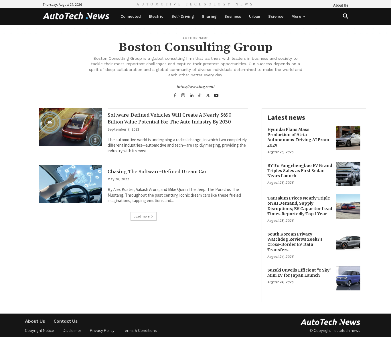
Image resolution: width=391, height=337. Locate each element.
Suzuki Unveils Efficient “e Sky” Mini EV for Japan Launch (299, 273)
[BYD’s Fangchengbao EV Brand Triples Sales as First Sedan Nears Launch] (348, 174)
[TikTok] (200, 95)
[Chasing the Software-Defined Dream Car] (70, 183)
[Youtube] (216, 95)
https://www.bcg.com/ (195, 86)
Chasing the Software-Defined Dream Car (157, 171)
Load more (141, 216)
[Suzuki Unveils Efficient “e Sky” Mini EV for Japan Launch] (348, 278)
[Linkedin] (191, 95)
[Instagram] (183, 95)
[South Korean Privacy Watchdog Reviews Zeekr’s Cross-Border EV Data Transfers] (348, 242)
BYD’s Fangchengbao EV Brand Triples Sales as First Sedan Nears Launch (299, 170)
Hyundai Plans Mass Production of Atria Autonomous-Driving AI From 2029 (298, 137)
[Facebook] (175, 95)
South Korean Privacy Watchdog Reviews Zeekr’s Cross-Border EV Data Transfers (295, 242)
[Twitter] (208, 95)
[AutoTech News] (76, 15)
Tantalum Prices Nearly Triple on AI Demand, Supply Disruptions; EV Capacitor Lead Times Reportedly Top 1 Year (299, 206)
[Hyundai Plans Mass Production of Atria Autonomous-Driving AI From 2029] (348, 138)
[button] (345, 16)
